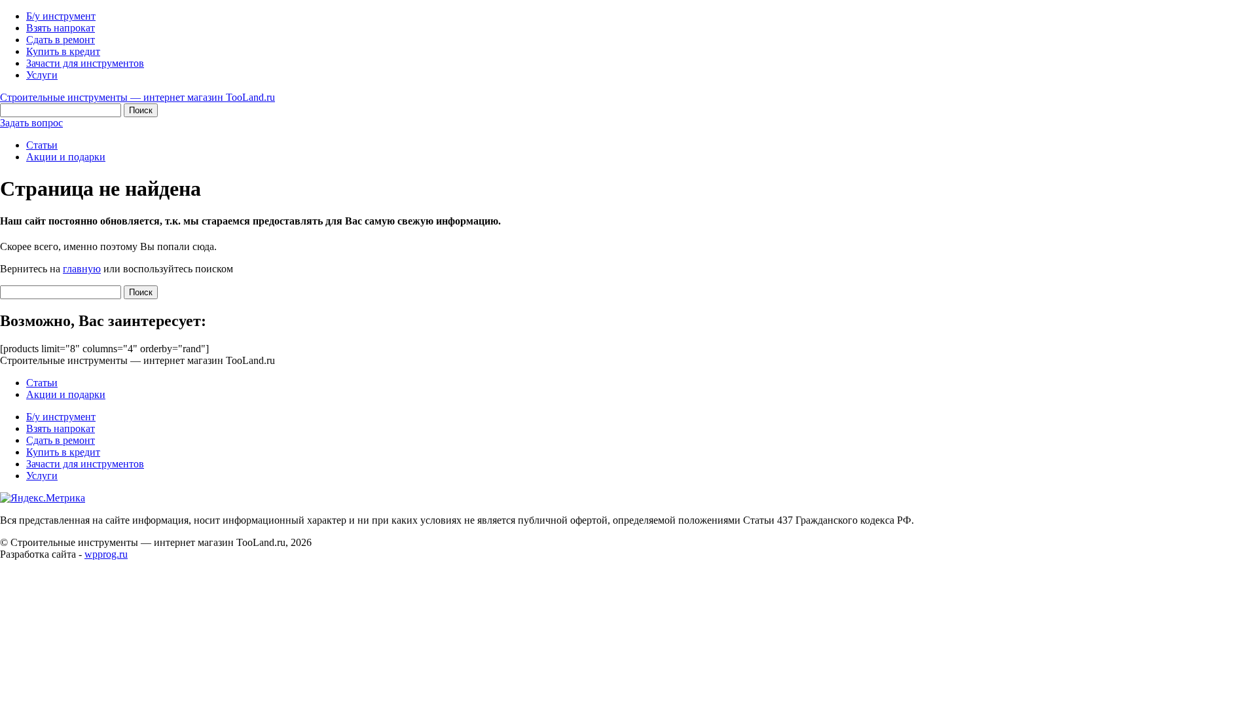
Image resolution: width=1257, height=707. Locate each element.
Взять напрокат (60, 27)
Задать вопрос (31, 122)
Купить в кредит (63, 51)
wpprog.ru (106, 554)
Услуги (42, 75)
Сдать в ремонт (60, 39)
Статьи (42, 145)
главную (82, 268)
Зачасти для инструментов (85, 63)
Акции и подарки (65, 156)
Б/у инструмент (61, 16)
